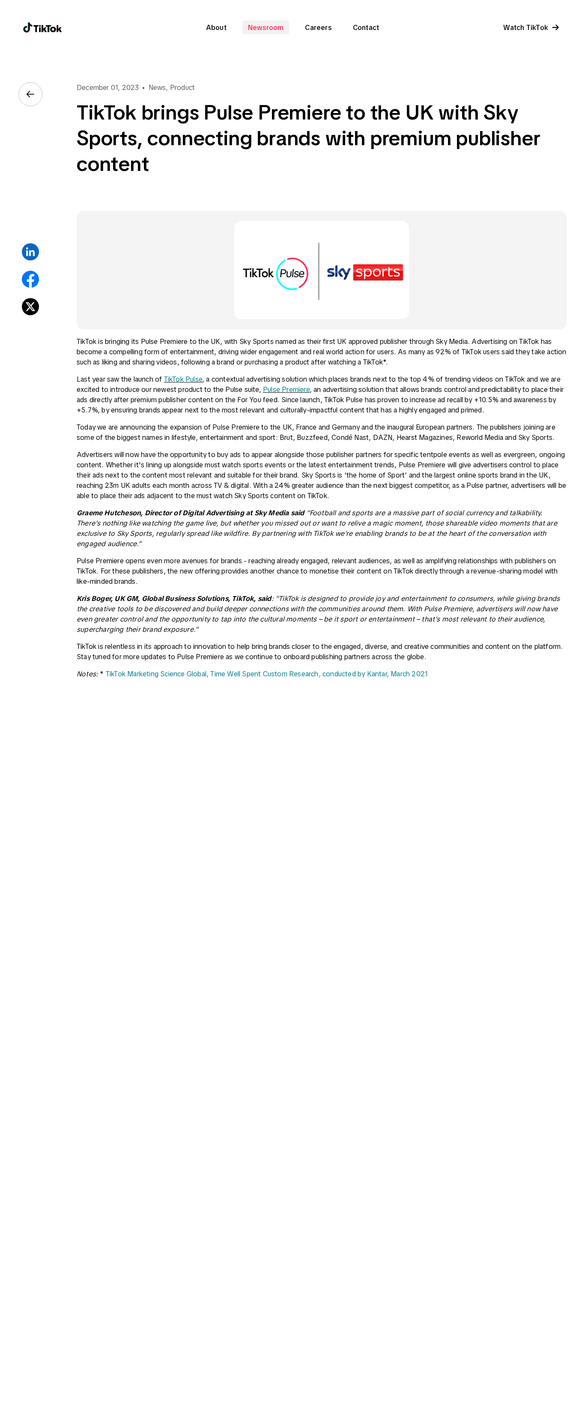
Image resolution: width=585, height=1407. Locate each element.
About (216, 27)
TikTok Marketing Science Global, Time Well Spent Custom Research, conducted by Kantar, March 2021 (267, 674)
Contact (366, 27)
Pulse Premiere (286, 389)
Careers (318, 27)
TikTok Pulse (183, 379)
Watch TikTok (525, 27)
